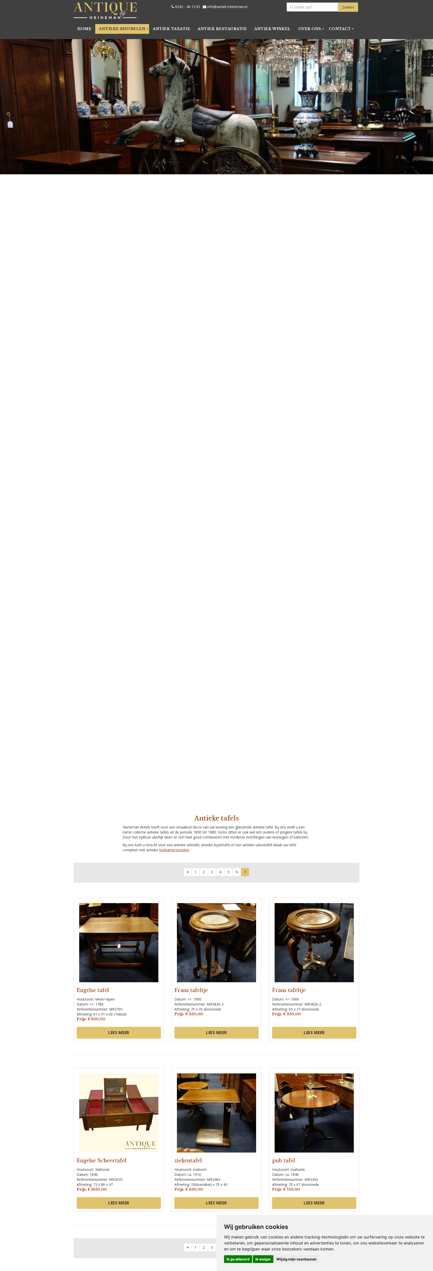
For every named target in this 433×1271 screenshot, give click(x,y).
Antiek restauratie (222, 29)
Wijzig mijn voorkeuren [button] (296, 1259)
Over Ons (309, 29)
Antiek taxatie (171, 29)
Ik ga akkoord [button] (238, 1259)
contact (340, 29)
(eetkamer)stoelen (174, 850)
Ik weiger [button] (263, 1259)
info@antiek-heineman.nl (226, 7)
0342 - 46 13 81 (187, 7)
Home (84, 29)
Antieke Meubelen (122, 29)
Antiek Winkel (272, 29)
